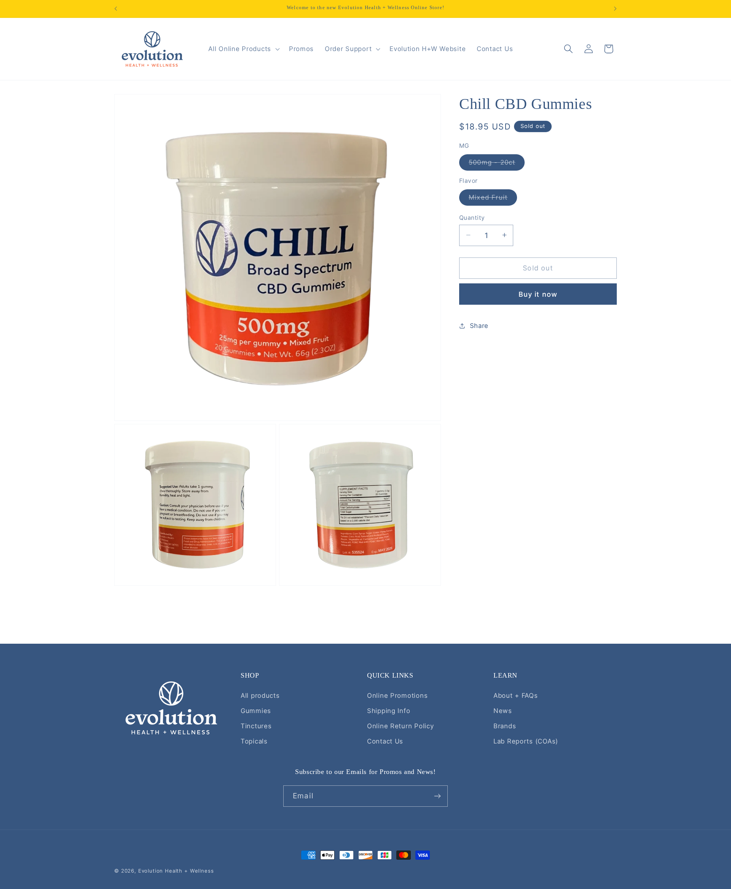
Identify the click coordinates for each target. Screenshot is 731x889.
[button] (243, 48)
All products (260, 695)
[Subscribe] (437, 796)
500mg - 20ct (497, 164)
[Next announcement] (615, 9)
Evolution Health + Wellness (176, 871)
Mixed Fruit (493, 199)
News (502, 711)
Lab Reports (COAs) (525, 741)
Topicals (254, 741)
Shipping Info (388, 711)
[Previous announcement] (115, 9)
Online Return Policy (400, 726)
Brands (504, 726)
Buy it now (538, 294)
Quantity (472, 217)
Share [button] (479, 325)
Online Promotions (397, 695)
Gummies (256, 711)
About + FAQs (515, 695)
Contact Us (385, 741)
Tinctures (256, 726)
